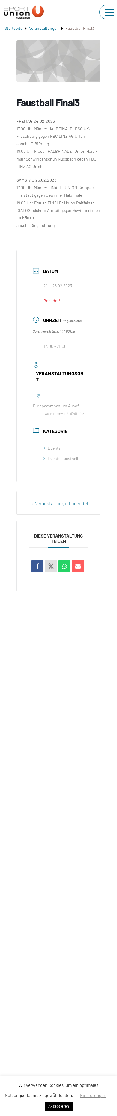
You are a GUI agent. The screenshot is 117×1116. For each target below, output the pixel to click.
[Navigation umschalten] (109, 12)
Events (54, 448)
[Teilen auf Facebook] (38, 566)
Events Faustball (63, 458)
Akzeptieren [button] (58, 1106)
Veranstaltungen (44, 28)
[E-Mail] (78, 566)
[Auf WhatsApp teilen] (64, 566)
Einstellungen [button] (93, 1095)
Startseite (13, 28)
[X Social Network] (51, 566)
